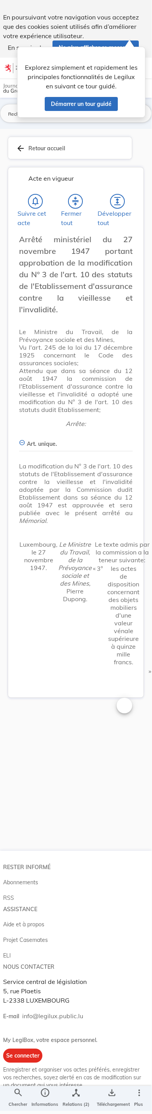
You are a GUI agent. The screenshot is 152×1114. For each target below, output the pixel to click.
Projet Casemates (25, 939)
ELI (7, 955)
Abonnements (20, 882)
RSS (8, 897)
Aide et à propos (23, 924)
